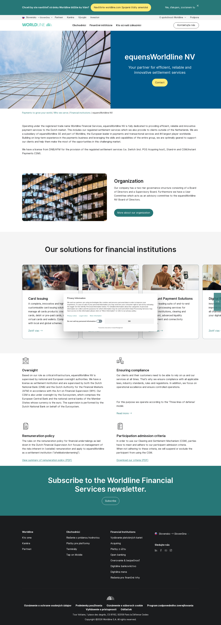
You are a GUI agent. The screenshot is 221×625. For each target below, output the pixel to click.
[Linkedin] (156, 550)
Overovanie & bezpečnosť (125, 560)
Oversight (30, 370)
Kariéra (70, 17)
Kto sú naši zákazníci (128, 25)
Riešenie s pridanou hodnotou (83, 537)
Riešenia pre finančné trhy (125, 577)
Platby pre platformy (78, 543)
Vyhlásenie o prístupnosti (101, 609)
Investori (95, 17)
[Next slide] (217, 302)
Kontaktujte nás (186, 25)
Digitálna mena (118, 571)
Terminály (71, 549)
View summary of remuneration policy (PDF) (47, 460)
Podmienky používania (89, 605)
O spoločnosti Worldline (171, 17)
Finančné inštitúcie (101, 25)
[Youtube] (166, 550)
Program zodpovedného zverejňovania (170, 605)
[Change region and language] (188, 534)
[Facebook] (161, 550)
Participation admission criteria (141, 436)
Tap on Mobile (74, 554)
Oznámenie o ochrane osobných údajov (47, 605)
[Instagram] (171, 550)
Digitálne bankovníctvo (123, 566)
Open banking (118, 554)
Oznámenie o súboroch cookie (125, 605)
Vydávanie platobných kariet (126, 537)
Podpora (194, 17)
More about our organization (133, 212)
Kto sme (27, 537)
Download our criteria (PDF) (132, 460)
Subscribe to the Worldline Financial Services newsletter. (110, 484)
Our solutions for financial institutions (110, 249)
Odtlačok (126, 609)
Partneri (59, 17)
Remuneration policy (38, 436)
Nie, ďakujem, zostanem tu (180, 7)
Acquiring (115, 543)
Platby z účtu (118, 549)
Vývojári (82, 17)
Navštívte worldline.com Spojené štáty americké (121, 7)
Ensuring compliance (133, 370)
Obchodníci (79, 25)
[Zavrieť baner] (197, 7)
